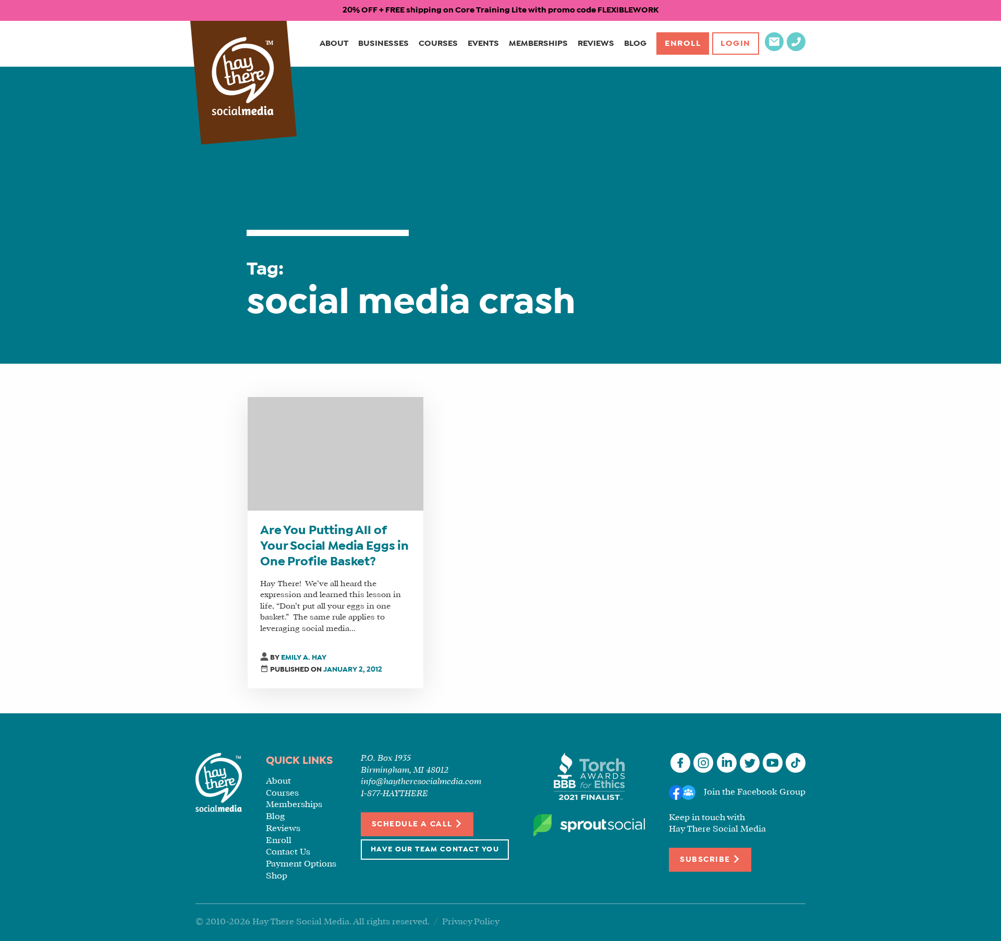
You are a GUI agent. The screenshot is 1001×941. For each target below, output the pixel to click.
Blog (635, 43)
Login (736, 43)
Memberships (538, 43)
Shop (276, 876)
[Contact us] (774, 48)
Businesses (383, 43)
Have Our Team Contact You (435, 849)
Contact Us (288, 852)
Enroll (683, 43)
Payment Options (301, 864)
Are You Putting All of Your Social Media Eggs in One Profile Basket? (334, 546)
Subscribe (706, 860)
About (334, 43)
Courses (438, 43)
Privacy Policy (470, 922)
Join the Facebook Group (754, 792)
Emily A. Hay (303, 658)
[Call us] (796, 48)
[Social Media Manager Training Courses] (243, 77)
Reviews (596, 43)
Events (483, 43)
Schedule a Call (413, 824)
